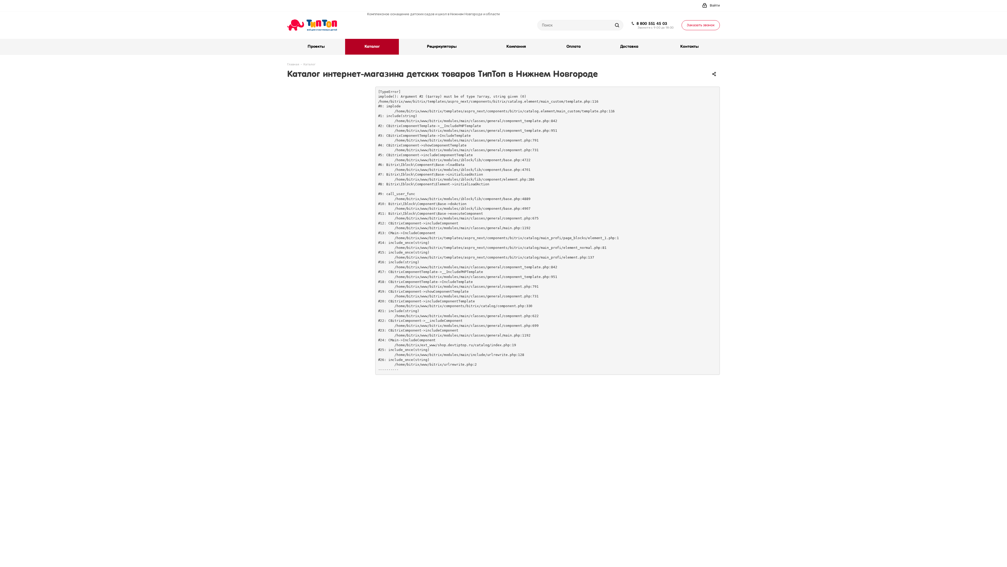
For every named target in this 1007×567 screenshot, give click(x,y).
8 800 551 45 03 (651, 23)
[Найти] (617, 25)
